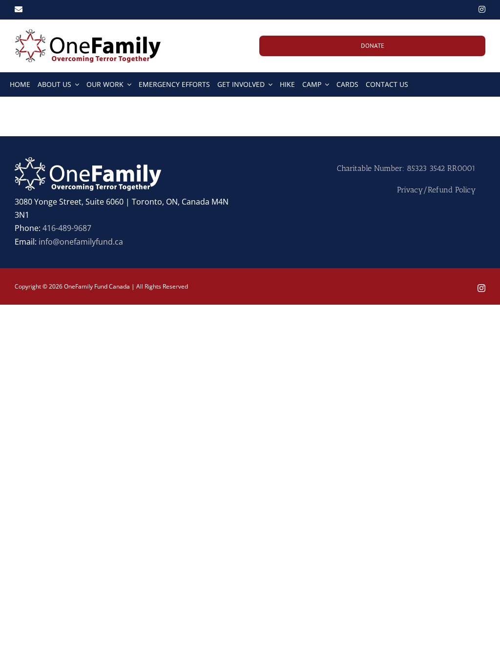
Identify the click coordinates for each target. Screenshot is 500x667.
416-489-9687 (66, 228)
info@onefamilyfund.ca (81, 241)
